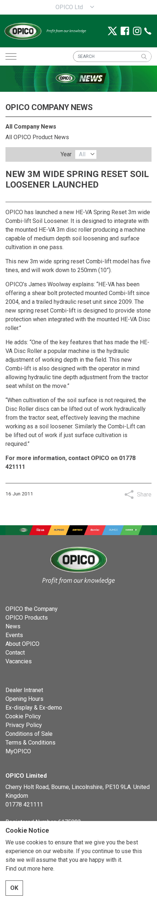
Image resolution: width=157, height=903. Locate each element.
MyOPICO (18, 751)
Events (14, 635)
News (12, 626)
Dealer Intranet (24, 690)
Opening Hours (24, 698)
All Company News (30, 126)
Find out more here (29, 868)
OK (14, 887)
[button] (144, 56)
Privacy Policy (23, 725)
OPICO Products (26, 617)
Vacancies (18, 661)
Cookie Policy (23, 716)
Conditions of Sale (29, 733)
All (82, 154)
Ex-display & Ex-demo (33, 707)
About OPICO (22, 643)
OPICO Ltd (69, 7)
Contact (15, 652)
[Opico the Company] (45, 31)
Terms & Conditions (30, 742)
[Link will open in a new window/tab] (112, 31)
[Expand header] (11, 56)
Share (144, 494)
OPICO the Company (31, 608)
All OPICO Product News (37, 137)
